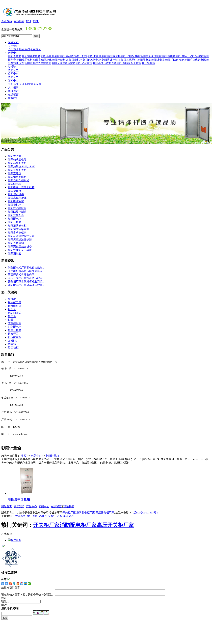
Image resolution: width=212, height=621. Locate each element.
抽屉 (10, 319)
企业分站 (6, 21)
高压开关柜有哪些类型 (21, 274)
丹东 (59, 516)
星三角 (12, 316)
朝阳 (35, 516)
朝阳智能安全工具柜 (129, 63)
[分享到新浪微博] (10, 583)
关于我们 (13, 45)
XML (36, 21)
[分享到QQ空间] (25, 583)
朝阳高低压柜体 (42, 59)
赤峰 (41, 516)
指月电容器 (14, 305)
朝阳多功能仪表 (17, 232)
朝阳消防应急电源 (195, 59)
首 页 (23, 455)
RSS (28, 21)
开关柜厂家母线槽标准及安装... (26, 281)
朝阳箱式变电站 (31, 56)
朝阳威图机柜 (24, 59)
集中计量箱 (14, 330)
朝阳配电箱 (144, 59)
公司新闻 (13, 84)
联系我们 (24, 49)
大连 (18, 516)
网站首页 (13, 42)
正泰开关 (13, 333)
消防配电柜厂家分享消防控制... (26, 285)
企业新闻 (24, 84)
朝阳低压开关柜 (97, 56)
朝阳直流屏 (114, 56)
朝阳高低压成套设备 (105, 63)
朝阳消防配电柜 (130, 56)
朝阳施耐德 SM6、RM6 (73, 56)
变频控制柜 (14, 323)
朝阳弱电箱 (169, 56)
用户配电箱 (14, 302)
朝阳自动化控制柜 (151, 56)
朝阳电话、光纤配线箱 (189, 56)
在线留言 (13, 94)
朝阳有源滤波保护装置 (38, 63)
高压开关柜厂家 (105, 512)
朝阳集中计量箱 (19, 499)
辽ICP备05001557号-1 (145, 512)
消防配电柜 (14, 326)
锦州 (71, 516)
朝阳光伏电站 (84, 63)
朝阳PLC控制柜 (92, 59)
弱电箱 (12, 344)
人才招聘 (13, 87)
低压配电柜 (14, 337)
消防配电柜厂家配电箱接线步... (26, 267)
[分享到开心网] (18, 583)
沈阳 (23, 516)
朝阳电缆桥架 (60, 59)
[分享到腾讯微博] (14, 583)
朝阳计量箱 (158, 59)
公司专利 (35, 49)
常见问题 (35, 84)
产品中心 (13, 52)
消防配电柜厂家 (85, 512)
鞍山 (53, 516)
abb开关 (12, 340)
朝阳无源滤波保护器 (64, 63)
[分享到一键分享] (6, 583)
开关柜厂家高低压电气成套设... (26, 271)
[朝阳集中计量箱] (28, 493)
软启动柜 (13, 347)
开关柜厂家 (69, 512)
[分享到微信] (29, 583)
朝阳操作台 (14, 190)
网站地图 (19, 21)
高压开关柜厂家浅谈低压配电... (26, 278)
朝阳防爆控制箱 (111, 59)
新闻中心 (13, 80)
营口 (29, 516)
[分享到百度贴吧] (21, 583)
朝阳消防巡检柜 (174, 59)
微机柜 (12, 298)
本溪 (65, 516)
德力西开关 (14, 312)
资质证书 (13, 66)
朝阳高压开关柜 (50, 56)
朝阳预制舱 (148, 63)
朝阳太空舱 (14, 56)
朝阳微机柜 (75, 59)
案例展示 (13, 91)
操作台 (12, 309)
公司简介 (13, 49)
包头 (47, 516)
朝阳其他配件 (129, 59)
